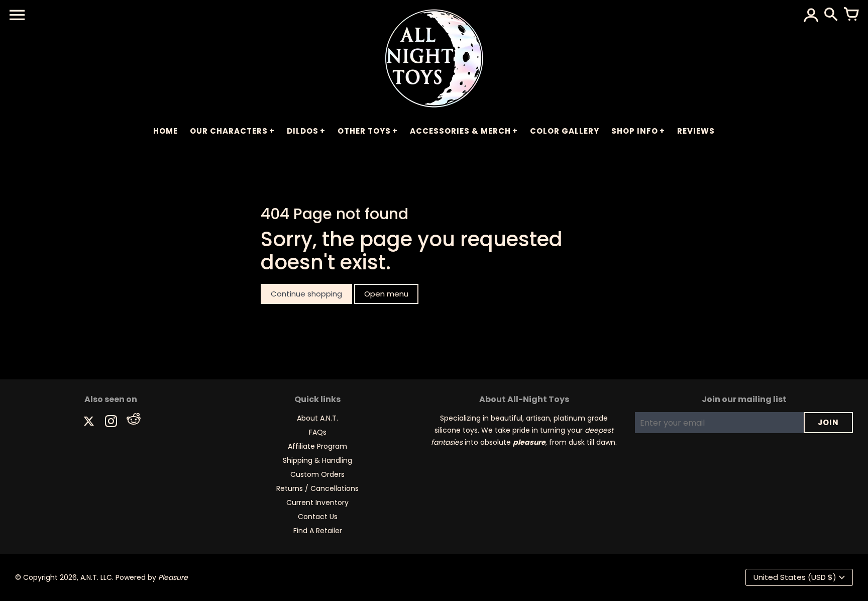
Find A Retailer (317, 531)
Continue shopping (306, 293)
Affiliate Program (317, 446)
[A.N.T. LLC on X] (88, 422)
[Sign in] (810, 15)
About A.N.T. (317, 418)
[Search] (830, 15)
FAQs (318, 432)
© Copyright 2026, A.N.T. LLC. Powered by (101, 577)
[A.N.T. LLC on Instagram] (111, 422)
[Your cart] (850, 15)
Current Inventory (317, 502)
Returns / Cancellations (317, 488)
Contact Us (318, 517)
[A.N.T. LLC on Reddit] (133, 422)
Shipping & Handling (317, 460)
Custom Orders (317, 474)
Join (828, 422)
